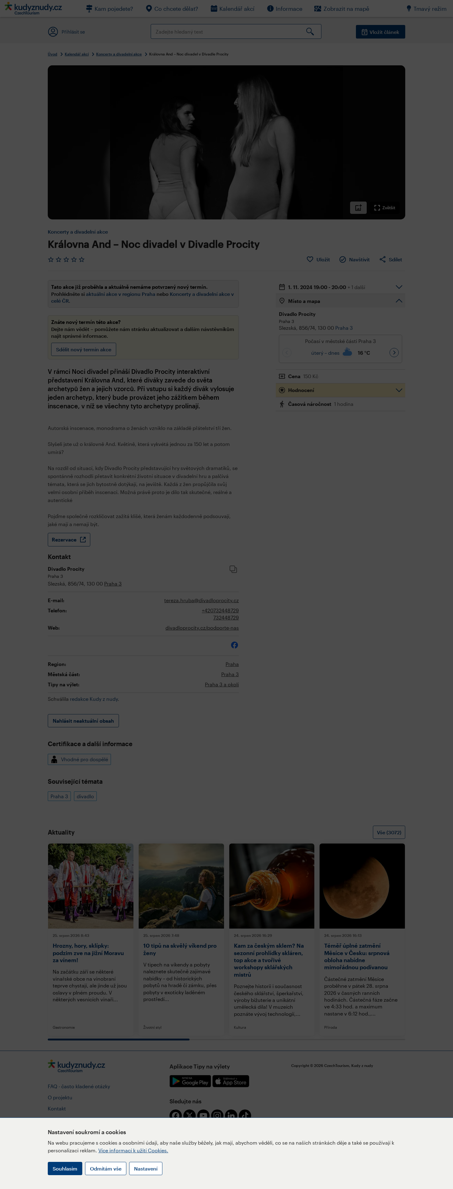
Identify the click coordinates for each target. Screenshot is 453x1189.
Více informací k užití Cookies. (133, 1150)
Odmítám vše (105, 1168)
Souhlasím (65, 1168)
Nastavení (145, 1168)
